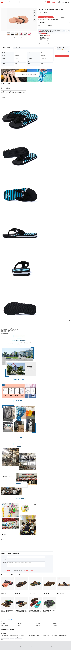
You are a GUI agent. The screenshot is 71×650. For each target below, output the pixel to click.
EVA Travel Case (38, 623)
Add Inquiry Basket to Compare (19, 37)
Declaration (45, 646)
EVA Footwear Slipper (62, 635)
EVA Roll (37, 621)
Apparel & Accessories (6, 6)
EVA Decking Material (56, 621)
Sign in (69, 2)
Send (8, 570)
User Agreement (41, 646)
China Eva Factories (5, 635)
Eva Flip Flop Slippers (54, 635)
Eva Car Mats (3, 623)
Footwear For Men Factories (14, 635)
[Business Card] (68, 51)
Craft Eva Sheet (38, 625)
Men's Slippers (12, 6)
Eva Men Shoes (39, 635)
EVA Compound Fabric (4, 625)
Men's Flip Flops (17, 6)
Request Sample (55, 19)
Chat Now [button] (63, 17)
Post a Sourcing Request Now (28, 570)
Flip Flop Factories (32, 635)
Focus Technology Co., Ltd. (29, 646)
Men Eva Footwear (46, 635)
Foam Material (55, 625)
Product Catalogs (14, 619)
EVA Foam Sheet (20, 621)
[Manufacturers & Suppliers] (6, 2)
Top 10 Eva (12, 637)
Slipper (2, 621)
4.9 (58, 49)
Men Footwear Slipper (5, 637)
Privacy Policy (50, 646)
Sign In (40, 43)
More (2, 639)
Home (2, 6)
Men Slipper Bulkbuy (19, 637)
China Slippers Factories (23, 635)
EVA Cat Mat (20, 623)
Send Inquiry (46, 17)
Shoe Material (55, 623)
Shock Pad (19, 625)
